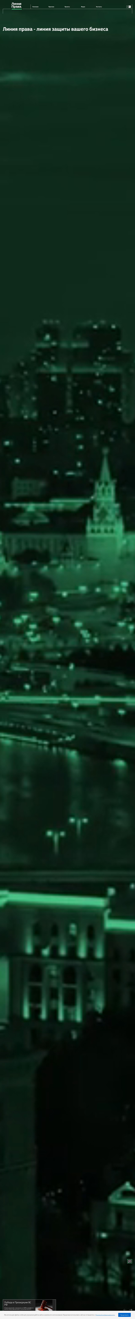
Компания (35, 6)
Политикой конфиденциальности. (105, 1315)
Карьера (67, 12)
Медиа (83, 6)
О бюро (35, 12)
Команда (51, 12)
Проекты (67, 6)
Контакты (99, 6)
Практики (51, 6)
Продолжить (124, 1315)
